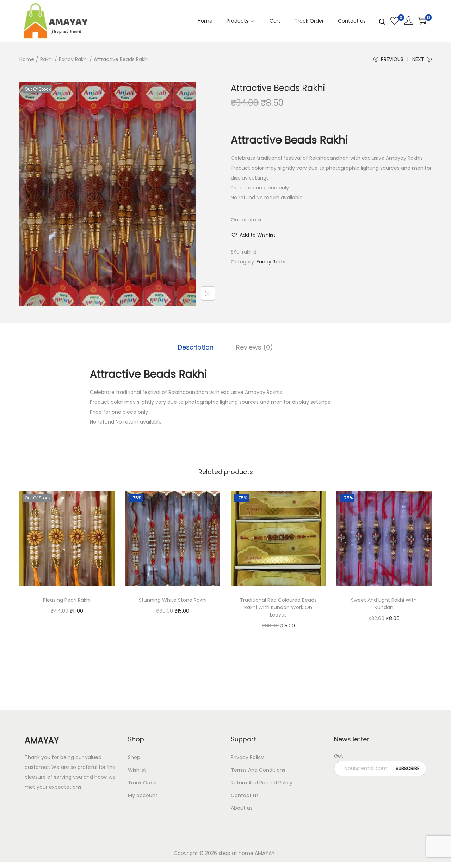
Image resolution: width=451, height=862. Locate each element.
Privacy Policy (247, 757)
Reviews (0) (254, 347)
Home (26, 59)
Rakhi (46, 59)
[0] (394, 21)
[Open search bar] (382, 20)
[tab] (196, 347)
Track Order (142, 782)
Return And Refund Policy (261, 782)
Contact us (245, 795)
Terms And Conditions (258, 769)
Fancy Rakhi (73, 59)
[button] (253, 235)
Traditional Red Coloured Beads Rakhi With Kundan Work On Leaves (278, 607)
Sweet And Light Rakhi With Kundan (384, 603)
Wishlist (137, 769)
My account (142, 795)
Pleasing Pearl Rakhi (67, 599)
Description (196, 347)
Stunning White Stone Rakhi (172, 599)
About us (242, 808)
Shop (134, 757)
